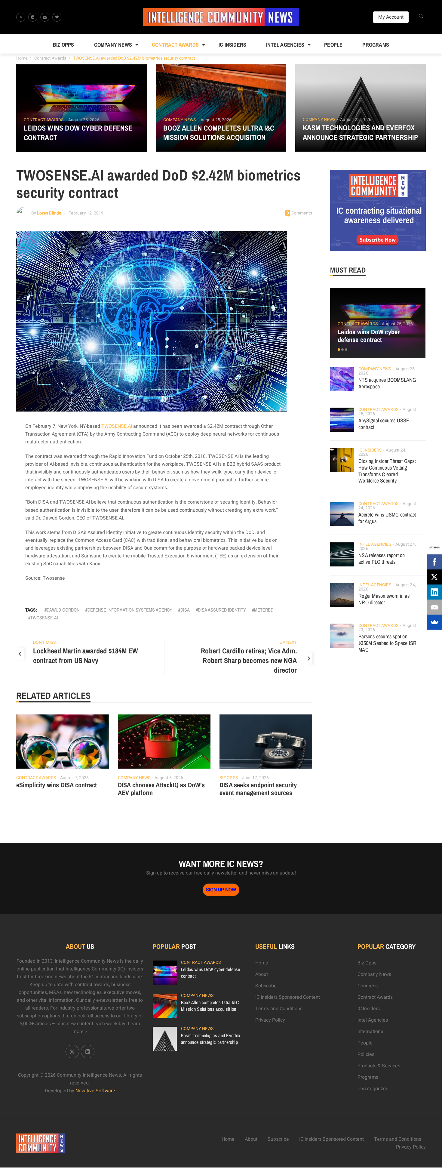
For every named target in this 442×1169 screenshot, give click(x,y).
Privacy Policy (270, 1020)
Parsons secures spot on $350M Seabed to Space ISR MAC (387, 643)
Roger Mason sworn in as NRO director (384, 599)
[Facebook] (434, 561)
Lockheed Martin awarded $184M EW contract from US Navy (85, 655)
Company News (113, 44)
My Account (391, 17)
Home (21, 58)
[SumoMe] (434, 622)
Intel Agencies (285, 44)
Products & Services (379, 1065)
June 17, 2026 (255, 778)
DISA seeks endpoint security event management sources (258, 788)
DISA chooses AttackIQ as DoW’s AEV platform (161, 788)
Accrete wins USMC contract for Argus (387, 518)
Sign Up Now (221, 889)
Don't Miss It (46, 642)
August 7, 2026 (74, 778)
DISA (185, 609)
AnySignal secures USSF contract (383, 424)
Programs (375, 44)
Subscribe (266, 985)
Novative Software (95, 1090)
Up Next (288, 642)
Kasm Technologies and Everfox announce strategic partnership (360, 132)
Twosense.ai (44, 617)
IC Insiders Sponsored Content (287, 997)
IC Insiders (232, 44)
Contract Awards (175, 44)
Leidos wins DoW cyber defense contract (78, 132)
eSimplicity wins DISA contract (56, 784)
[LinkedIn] (434, 592)
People (333, 44)
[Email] (434, 607)
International (371, 1031)
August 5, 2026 (169, 778)
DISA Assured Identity (222, 609)
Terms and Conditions (278, 1008)
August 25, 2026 (84, 120)
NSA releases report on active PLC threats (381, 558)
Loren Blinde (49, 213)
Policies (366, 1054)
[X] (434, 576)
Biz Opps (63, 44)
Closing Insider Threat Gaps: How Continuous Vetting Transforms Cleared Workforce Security (387, 471)
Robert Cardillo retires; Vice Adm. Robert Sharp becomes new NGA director (249, 660)
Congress (368, 985)
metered (263, 609)
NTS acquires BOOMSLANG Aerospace (387, 383)
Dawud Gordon (63, 609)
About (261, 974)
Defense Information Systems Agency (129, 609)
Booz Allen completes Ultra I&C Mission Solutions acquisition (219, 132)
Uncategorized (373, 1088)
